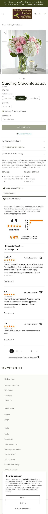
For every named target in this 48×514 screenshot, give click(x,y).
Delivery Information (12, 449)
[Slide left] (19, 78)
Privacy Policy (10, 454)
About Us (8, 400)
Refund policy (9, 459)
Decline (23, 503)
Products (8, 395)
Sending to (9, 115)
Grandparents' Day (11, 385)
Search (7, 415)
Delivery (7, 111)
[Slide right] (28, 78)
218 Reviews (16, 230)
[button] (35, 13)
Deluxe (21, 98)
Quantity (5, 103)
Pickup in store (20, 111)
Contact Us (8, 439)
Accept (23, 497)
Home (4, 25)
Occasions (8, 390)
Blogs (6, 420)
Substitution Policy (11, 465)
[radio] (34, 220)
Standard (8, 98)
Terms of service (10, 470)
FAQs (6, 434)
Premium (33, 98)
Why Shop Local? (11, 444)
